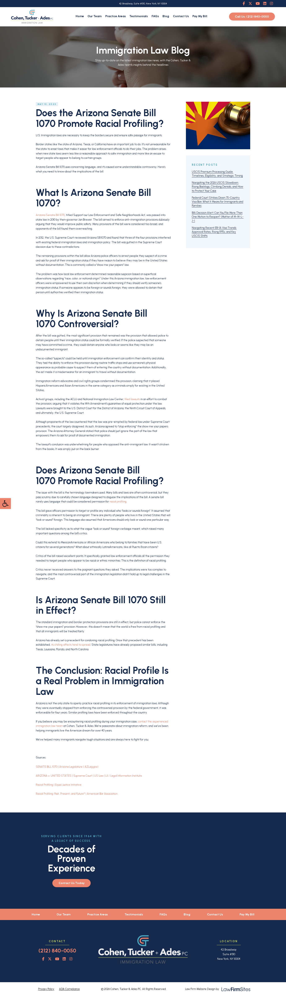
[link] (5, 503)
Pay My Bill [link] (199, 16)
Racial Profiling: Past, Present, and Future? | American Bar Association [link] (76, 793)
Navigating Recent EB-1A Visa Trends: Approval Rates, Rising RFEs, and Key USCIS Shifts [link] (214, 231)
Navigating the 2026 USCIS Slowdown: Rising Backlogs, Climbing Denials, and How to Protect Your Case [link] (217, 186)
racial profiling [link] (118, 501)
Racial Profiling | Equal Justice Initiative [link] (58, 784)
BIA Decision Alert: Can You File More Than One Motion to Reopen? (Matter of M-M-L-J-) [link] (217, 216)
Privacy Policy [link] (46, 989)
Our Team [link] (95, 16)
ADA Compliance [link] (69, 989)
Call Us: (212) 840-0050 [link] (252, 16)
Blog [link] (165, 16)
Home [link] (80, 16)
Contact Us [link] (181, 16)
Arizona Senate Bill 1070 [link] (50, 215)
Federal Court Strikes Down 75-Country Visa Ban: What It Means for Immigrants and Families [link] (217, 201)
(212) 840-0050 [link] (57, 950)
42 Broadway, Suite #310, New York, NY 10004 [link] (143, 3)
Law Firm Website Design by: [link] (202, 989)
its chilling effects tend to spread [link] (70, 644)
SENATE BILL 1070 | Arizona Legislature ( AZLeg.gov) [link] (67, 766)
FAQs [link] (155, 16)
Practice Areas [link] (115, 16)
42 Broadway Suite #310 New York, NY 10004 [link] (228, 954)
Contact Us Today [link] (72, 883)
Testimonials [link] (138, 16)
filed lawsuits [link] (132, 399)
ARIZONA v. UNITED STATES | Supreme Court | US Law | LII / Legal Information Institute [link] (89, 775)
